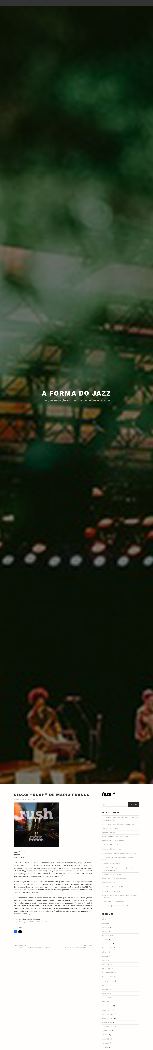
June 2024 (105, 956)
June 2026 (105, 923)
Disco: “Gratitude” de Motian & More (115, 837)
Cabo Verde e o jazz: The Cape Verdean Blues (118, 824)
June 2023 (105, 989)
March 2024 (106, 964)
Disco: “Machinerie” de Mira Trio (113, 841)
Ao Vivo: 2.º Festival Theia (111, 891)
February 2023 (107, 1006)
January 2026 (107, 931)
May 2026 (105, 927)
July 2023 (105, 985)
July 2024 (105, 952)
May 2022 (105, 1043)
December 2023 (108, 973)
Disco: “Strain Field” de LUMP (112, 887)
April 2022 (105, 1047)
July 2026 (105, 919)
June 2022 (105, 1039)
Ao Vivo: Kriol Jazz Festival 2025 (113, 845)
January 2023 (107, 1010)
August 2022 (106, 1031)
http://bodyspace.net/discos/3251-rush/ (30, 922)
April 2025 (105, 940)
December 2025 (108, 936)
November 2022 (107, 1018)
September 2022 (108, 1027)
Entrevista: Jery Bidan (110, 828)
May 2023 (105, 993)
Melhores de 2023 (108, 883)
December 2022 (108, 1014)
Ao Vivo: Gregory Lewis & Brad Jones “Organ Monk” (120, 853)
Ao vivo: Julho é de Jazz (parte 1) (113, 902)
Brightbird (79, 881)
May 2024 (105, 960)
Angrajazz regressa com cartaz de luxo (116, 906)
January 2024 (106, 969)
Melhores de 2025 (108, 832)
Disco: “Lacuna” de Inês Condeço (114, 879)
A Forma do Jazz (76, 393)
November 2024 (107, 948)
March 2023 (106, 1002)
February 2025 (107, 944)
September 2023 (108, 981)
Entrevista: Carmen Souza (111, 849)
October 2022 (107, 1022)
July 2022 (105, 1035)
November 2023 (108, 977)
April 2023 (105, 998)
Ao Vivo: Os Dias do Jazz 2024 (112, 874)
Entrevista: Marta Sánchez (111, 864)
